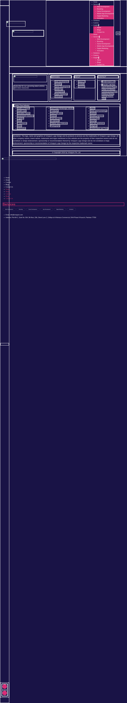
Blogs (99, 30)
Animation (100, 18)
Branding (100, 9)
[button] (66, 105)
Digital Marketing (102, 16)
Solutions (96, 20)
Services (96, 4)
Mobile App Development (105, 13)
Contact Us (100, 32)
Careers (96, 23)
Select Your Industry (22, 105)
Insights (95, 25)
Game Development (103, 11)
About (99, 27)
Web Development (103, 6)
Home (95, 2)
